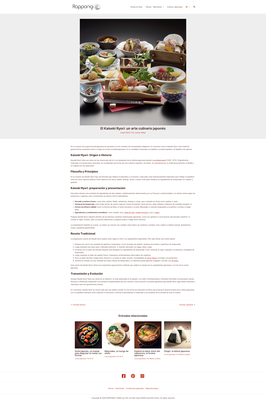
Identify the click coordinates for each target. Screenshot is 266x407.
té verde (175, 261)
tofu (150, 247)
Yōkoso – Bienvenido (153, 7)
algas (157, 212)
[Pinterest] (133, 376)
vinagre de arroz (141, 212)
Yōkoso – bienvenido (116, 388)
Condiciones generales (135, 388)
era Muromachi (160, 160)
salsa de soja (129, 212)
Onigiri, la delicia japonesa (177, 351)
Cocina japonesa (80, 358)
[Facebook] (124, 376)
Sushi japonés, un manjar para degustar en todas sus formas (88, 353)
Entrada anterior (78, 305)
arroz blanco (152, 258)
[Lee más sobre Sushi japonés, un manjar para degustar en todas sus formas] (88, 335)
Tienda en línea (136, 7)
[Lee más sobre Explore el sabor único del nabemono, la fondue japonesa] (147, 335)
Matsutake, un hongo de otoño (116, 352)
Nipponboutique (151, 388)
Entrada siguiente (187, 305)
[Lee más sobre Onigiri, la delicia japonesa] (177, 335)
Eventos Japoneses (174, 7)
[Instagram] (142, 376)
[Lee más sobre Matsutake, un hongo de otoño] (118, 335)
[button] (163, 7)
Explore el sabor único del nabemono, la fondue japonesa (147, 353)
